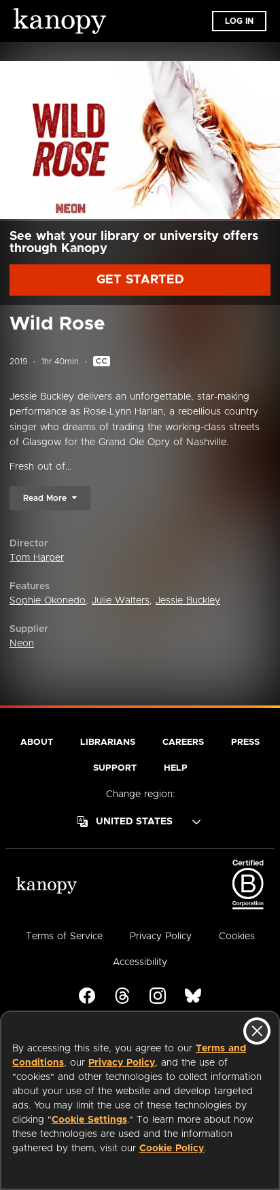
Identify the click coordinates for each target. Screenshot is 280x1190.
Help (176, 768)
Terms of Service (64, 936)
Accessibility (140, 962)
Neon (22, 643)
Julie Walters (121, 601)
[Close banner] (257, 1031)
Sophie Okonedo (48, 601)
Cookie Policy (171, 1148)
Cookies (237, 936)
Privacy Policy (121, 1063)
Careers (183, 742)
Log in (239, 21)
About (36, 742)
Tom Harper (37, 558)
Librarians (107, 742)
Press (245, 742)
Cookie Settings (89, 1120)
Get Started (140, 280)
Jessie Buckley (188, 601)
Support (115, 768)
